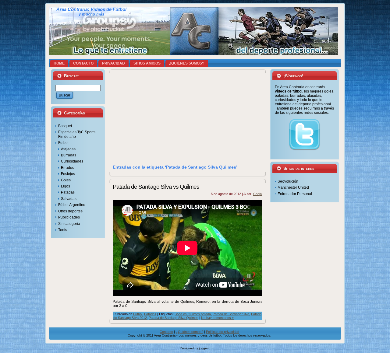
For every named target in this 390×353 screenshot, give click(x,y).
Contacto (166, 332)
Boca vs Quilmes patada (193, 314)
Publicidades (69, 217)
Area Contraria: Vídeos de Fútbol (91, 9)
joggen (204, 348)
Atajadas (68, 149)
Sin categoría (69, 224)
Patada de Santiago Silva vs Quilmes (156, 186)
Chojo (257, 194)
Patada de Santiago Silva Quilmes (173, 318)
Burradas (68, 155)
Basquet (65, 126)
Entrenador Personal (295, 194)
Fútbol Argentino (71, 205)
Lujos (65, 186)
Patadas (68, 192)
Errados (67, 168)
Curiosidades (72, 161)
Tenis (62, 230)
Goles (66, 180)
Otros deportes (70, 211)
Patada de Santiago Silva (231, 314)
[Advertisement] (187, 118)
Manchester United (293, 187)
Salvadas (68, 199)
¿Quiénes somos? (189, 332)
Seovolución (288, 181)
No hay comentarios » (217, 318)
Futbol (63, 143)
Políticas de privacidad (222, 332)
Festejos (68, 174)
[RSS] (54, 335)
